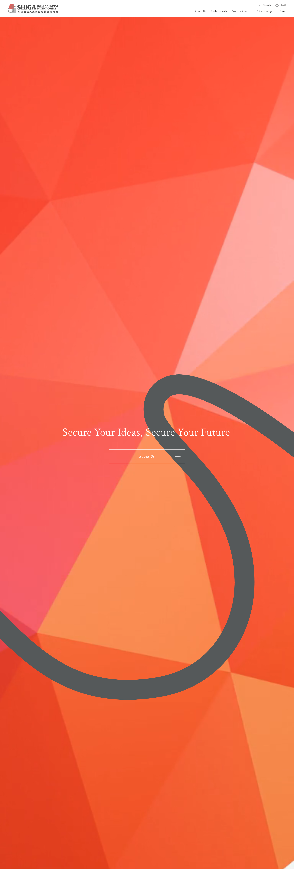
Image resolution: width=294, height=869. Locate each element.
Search (267, 5)
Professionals (219, 11)
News (283, 11)
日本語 (283, 5)
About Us (200, 11)
